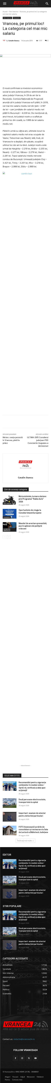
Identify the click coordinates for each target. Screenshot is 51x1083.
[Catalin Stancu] (4, 40)
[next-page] (8, 537)
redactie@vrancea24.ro (24, 1039)
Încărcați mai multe (24, 840)
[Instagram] (22, 1058)
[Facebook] (14, 47)
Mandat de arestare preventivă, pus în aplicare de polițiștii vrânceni (33, 526)
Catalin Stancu (13, 41)
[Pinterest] (26, 47)
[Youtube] (35, 1058)
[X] (20, 47)
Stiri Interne (13, 11)
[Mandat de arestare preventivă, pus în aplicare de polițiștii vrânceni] (9, 527)
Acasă (5, 11)
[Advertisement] (25, 303)
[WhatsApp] (32, 47)
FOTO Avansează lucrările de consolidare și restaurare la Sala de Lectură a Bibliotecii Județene (33, 829)
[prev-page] (4, 537)
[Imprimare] (45, 47)
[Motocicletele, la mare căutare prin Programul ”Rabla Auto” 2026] (9, 500)
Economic (17, 18)
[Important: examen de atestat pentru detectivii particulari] (9, 816)
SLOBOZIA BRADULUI (7, 529)
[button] (4, 3)
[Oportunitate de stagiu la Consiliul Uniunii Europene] (9, 513)
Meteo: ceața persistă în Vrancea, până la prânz (13, 440)
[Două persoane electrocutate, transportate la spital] (9, 803)
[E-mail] (39, 47)
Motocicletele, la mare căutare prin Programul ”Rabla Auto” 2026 (32, 499)
